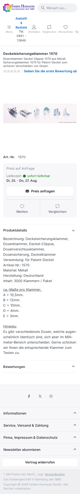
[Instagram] (51, 396)
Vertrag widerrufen (40, 462)
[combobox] (57, 7)
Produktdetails (15, 230)
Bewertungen (14, 367)
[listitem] (40, 113)
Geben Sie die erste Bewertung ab (50, 71)
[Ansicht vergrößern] (40, 113)
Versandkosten (55, 474)
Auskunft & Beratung (21, 23)
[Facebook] (29, 396)
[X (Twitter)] (40, 396)
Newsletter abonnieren (22, 449)
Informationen (14, 413)
